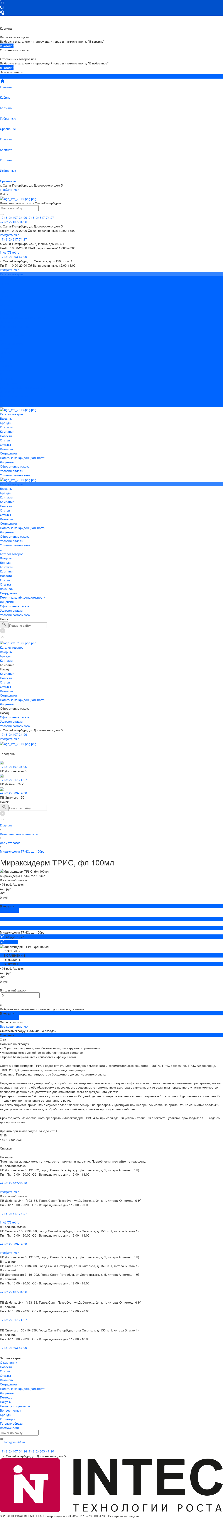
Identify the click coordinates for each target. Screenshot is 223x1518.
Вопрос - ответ (10, 1410)
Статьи (5, 300)
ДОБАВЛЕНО (9, 910)
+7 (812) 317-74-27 (13, 780)
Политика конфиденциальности (22, 317)
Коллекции (7, 1419)
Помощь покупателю (15, 1406)
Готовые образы (11, 1423)
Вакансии (7, 309)
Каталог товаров (11, 344)
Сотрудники (8, 313)
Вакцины (6, 348)
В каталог (7, 46)
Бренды (5, 352)
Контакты (6, 357)
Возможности (9, 1427)
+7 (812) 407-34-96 (13, 734)
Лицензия (7, 322)
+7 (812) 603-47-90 (13, 793)
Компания (7, 361)
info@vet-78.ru (10, 189)
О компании (8, 1362)
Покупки (6, 1401)
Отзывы (5, 304)
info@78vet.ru (9, 1222)
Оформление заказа (14, 396)
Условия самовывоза (15, 335)
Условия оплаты (11, 330)
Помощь (6, 1397)
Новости (6, 296)
